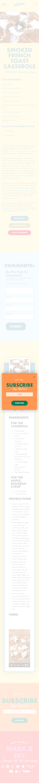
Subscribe (19, 403)
